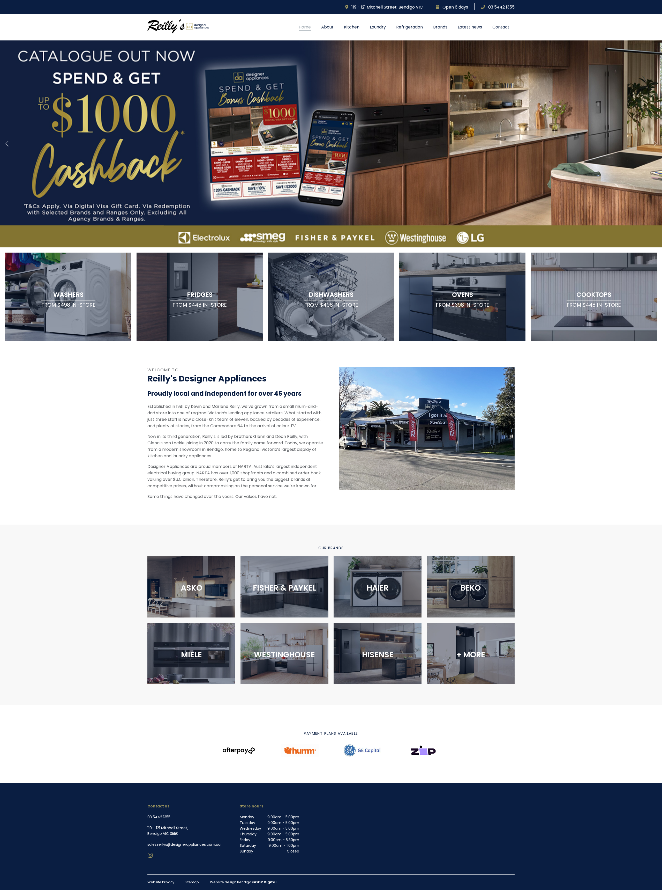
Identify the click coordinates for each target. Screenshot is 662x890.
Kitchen (351, 27)
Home (305, 27)
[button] (7, 144)
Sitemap (192, 882)
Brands (440, 27)
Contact (500, 27)
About (327, 27)
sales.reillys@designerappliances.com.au (184, 844)
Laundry (378, 27)
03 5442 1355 (500, 7)
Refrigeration (409, 27)
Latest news (470, 27)
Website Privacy (160, 882)
